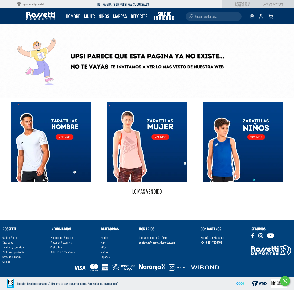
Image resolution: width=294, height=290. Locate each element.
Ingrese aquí (111, 283)
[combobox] (214, 16)
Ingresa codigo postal (33, 4)
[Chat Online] (285, 281)
